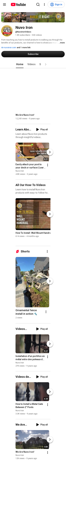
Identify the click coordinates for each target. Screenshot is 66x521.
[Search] (38, 4)
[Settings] (44, 4)
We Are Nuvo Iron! (25, 115)
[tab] (20, 64)
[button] (46, 64)
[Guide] (4, 4)
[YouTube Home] (18, 4)
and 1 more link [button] (23, 47)
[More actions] (47, 165)
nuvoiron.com (10, 47)
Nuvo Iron (20, 171)
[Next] (50, 152)
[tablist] (33, 64)
